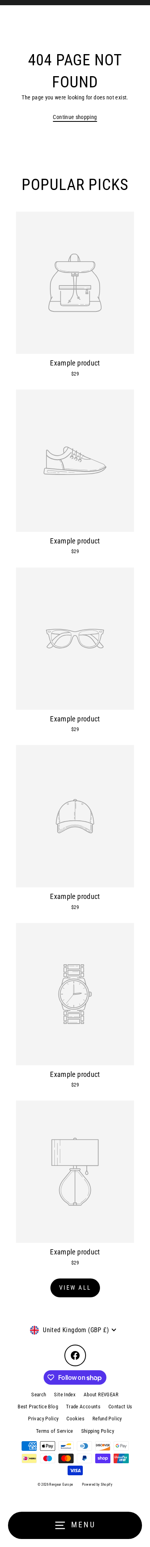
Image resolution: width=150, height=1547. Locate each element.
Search (38, 1394)
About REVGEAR (101, 1394)
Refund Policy (107, 1419)
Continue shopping (75, 117)
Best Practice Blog (38, 1407)
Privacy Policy (43, 1419)
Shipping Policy (97, 1431)
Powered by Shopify (97, 1484)
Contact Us (120, 1407)
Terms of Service (54, 1431)
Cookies (75, 1419)
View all (75, 1287)
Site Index (65, 1394)
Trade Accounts (83, 1407)
